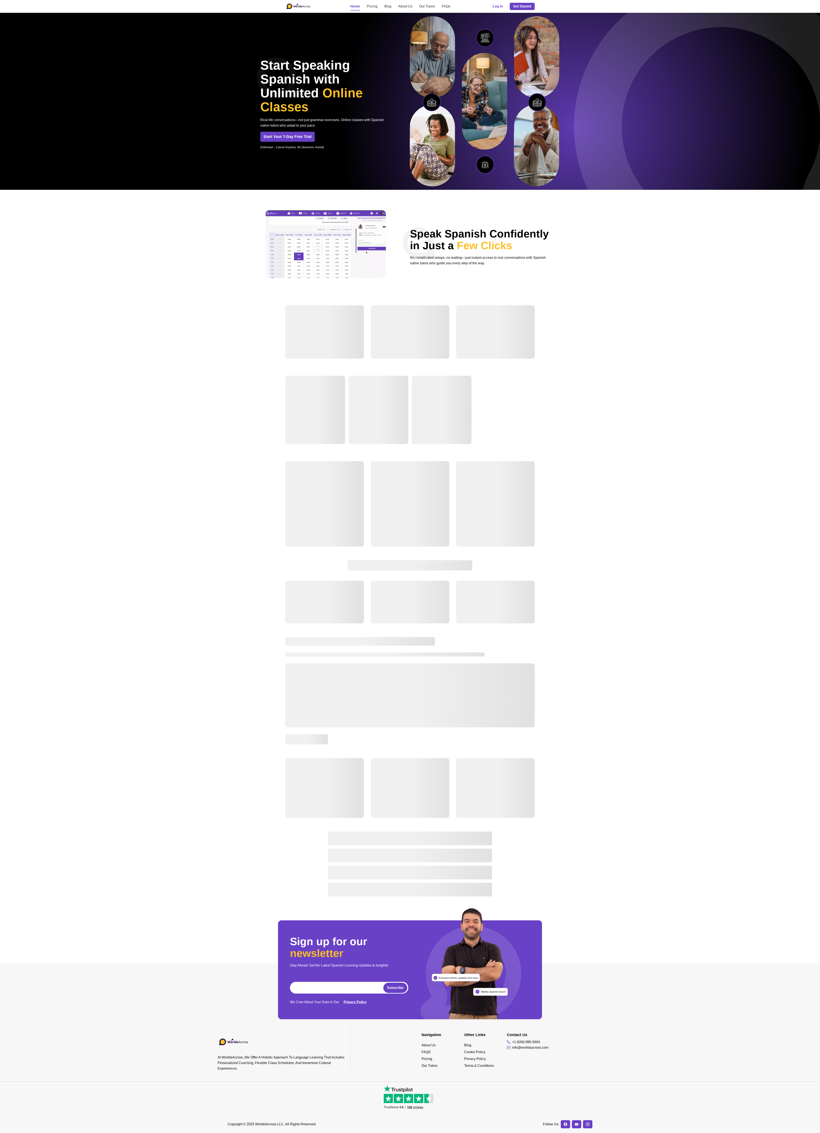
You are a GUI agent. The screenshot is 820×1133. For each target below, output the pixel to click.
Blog (387, 6)
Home (355, 6)
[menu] (443, 1055)
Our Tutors (427, 6)
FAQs (446, 6)
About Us (405, 6)
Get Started (522, 6)
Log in (498, 6)
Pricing (372, 6)
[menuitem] (443, 1045)
